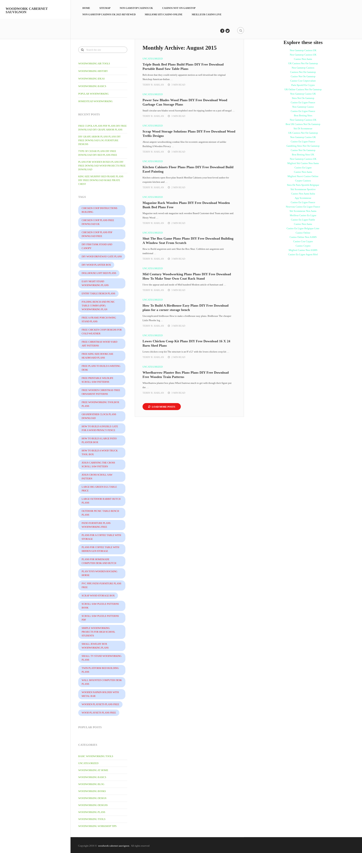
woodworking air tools (94, 63)
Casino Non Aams (303, 59)
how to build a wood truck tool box (100, 452)
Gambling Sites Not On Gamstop (303, 145)
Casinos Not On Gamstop (179, 8)
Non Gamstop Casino (303, 106)
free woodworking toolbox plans (100, 404)
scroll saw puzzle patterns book (100, 605)
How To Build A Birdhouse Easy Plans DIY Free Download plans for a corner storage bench (186, 308)
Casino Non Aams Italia (303, 193)
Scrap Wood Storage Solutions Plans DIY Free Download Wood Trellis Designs (189, 134)
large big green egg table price (99, 488)
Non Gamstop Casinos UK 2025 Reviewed (109, 14)
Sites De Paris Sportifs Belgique (303, 185)
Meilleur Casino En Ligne (303, 215)
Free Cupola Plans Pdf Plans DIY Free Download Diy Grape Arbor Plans (102, 127)
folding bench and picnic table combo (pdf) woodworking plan (98, 305)
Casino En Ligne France (303, 102)
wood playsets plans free (99, 712)
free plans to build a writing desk (101, 368)
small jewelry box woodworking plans (95, 645)
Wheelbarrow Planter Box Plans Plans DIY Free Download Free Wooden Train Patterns (186, 375)
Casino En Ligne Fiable (303, 219)
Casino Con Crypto (303, 241)
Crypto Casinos (303, 180)
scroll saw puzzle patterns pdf (100, 618)
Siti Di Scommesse (303, 128)
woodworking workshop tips (97, 826)
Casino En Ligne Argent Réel (303, 254)
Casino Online (303, 232)
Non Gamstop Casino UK (303, 93)
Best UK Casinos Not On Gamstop (303, 124)
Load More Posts (163, 406)
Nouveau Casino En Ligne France (303, 206)
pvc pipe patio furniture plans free (101, 585)
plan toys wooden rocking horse (99, 573)
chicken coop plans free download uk (98, 222)
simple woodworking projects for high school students (98, 632)
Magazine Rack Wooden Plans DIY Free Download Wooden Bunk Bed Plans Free (186, 205)
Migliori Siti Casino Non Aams (303, 163)
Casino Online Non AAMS (303, 237)
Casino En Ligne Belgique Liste (303, 228)
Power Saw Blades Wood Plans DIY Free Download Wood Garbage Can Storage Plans (185, 102)
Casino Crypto (303, 245)
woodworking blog (91, 784)
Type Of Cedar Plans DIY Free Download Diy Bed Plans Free (97, 153)
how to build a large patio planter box (99, 440)
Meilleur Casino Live (207, 14)
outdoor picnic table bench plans (100, 513)
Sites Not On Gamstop (303, 98)
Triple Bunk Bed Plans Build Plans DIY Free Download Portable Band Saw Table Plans (183, 66)
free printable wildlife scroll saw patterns (97, 380)
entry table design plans (98, 293)
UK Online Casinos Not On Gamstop (303, 89)
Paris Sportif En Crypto (303, 85)
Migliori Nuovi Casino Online (303, 176)
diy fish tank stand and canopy (97, 246)
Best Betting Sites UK (303, 154)
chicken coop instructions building (99, 210)
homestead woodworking (95, 101)
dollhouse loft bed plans (99, 273)
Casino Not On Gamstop (303, 76)
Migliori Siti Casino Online (164, 14)
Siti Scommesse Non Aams (303, 211)
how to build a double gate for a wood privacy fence (100, 428)
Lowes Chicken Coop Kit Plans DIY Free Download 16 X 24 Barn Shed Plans (186, 343)
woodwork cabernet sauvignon (27, 10)
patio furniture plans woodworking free (96, 525)
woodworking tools (91, 819)
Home (86, 8)
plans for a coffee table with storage (101, 537)
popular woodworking (93, 93)
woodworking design (92, 798)
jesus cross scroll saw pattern (97, 476)
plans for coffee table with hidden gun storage (100, 549)
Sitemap (104, 8)
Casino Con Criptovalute (303, 80)
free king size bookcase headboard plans (97, 355)
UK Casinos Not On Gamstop (303, 63)
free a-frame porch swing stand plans (99, 319)
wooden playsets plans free (100, 704)
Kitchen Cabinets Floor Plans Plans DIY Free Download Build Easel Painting (188, 169)
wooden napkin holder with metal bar (100, 694)
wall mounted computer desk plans (102, 682)
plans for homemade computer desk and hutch (99, 561)
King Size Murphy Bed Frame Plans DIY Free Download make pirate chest (100, 180)
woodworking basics (92, 86)
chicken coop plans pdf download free (97, 234)
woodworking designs (93, 805)
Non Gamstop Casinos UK (136, 8)
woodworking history (93, 71)
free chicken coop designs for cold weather (102, 331)
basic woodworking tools (95, 756)
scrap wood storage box (98, 595)
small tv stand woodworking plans (101, 658)
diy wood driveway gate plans (102, 256)
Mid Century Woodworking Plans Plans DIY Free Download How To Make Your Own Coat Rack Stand (187, 276)
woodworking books (92, 791)
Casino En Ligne (303, 167)
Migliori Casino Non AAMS (303, 250)
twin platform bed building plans (100, 670)
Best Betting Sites (303, 115)
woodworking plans (91, 812)
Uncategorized (88, 763)
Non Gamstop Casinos (303, 67)
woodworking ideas (91, 78)
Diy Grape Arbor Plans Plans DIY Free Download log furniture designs (99, 140)
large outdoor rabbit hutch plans (101, 500)
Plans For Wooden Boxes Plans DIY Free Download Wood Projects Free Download (102, 165)
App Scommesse (303, 198)
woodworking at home (93, 770)
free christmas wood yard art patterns (99, 343)
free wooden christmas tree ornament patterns (101, 392)
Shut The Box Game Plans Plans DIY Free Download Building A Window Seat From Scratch (188, 241)
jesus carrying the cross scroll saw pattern (98, 464)
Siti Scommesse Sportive (303, 189)
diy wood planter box (96, 264)
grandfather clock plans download (99, 416)
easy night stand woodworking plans (95, 283)
